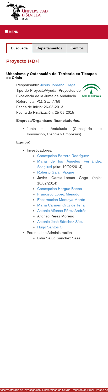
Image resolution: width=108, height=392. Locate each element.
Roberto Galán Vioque (55, 172)
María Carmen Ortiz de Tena (61, 205)
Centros (77, 48)
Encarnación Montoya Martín (61, 200)
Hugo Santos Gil (50, 227)
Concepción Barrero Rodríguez (63, 156)
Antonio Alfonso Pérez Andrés (61, 211)
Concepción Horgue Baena (59, 189)
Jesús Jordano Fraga (57, 85)
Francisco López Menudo (58, 194)
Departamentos (49, 48)
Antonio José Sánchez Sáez (60, 222)
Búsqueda (19, 48)
